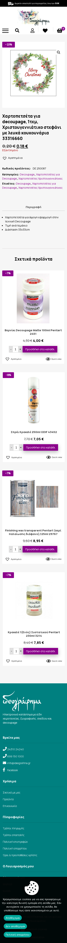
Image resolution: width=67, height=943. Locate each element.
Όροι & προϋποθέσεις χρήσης (20, 855)
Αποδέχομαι (13, 917)
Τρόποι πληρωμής (13, 828)
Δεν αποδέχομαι (15, 926)
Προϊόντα (8, 799)
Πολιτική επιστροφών (15, 841)
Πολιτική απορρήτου (15, 848)
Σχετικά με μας (11, 792)
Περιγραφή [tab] (33, 207)
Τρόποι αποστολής (13, 835)
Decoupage (27, 174)
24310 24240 (15, 749)
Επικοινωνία (10, 806)
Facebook (12, 770)
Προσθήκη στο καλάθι (40, 349)
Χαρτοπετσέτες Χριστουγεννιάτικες (40, 178)
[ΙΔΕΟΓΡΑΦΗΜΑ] (33, 24)
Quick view (56, 359)
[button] (58, 52)
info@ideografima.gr (19, 763)
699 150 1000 (15, 756)
